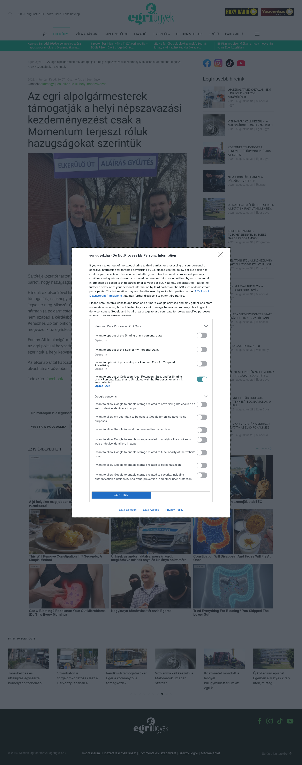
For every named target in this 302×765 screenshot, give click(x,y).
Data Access (151, 509)
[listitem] (151, 326)
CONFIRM (121, 495)
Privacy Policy (174, 509)
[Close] (222, 256)
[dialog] (151, 382)
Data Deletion (128, 509)
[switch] (202, 335)
